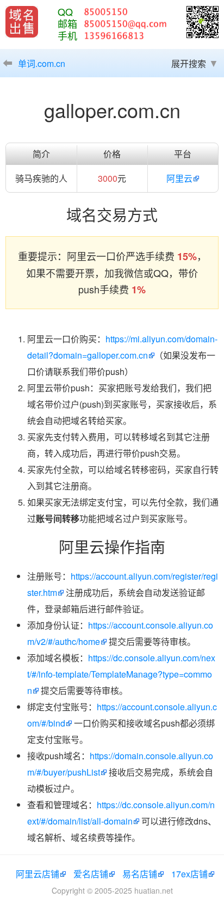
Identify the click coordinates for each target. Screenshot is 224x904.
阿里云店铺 (37, 874)
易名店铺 (139, 874)
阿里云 (179, 178)
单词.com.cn (41, 63)
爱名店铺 (90, 874)
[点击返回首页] (21, 21)
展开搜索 (188, 63)
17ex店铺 (189, 874)
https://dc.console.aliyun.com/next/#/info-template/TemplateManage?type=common (121, 674)
